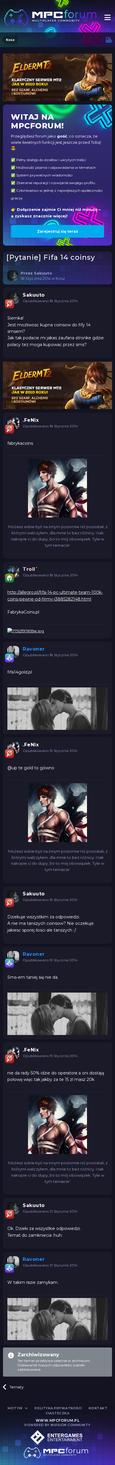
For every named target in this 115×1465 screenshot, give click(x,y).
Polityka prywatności (58, 1408)
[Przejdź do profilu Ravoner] (13, 652)
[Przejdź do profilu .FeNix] (13, 423)
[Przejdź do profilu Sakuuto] (12, 275)
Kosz (60, 278)
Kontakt (98, 1408)
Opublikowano (50, 301)
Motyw (16, 1408)
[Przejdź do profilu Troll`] (13, 572)
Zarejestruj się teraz (57, 231)
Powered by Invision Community (57, 1425)
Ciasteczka (57, 1413)
